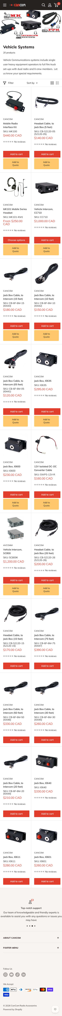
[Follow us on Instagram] (5, 974)
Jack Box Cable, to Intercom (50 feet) (13, 711)
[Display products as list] (57, 83)
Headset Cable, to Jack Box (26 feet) (44, 551)
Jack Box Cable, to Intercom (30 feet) (44, 711)
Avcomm (8, 545)
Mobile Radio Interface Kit (10, 125)
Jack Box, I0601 (42, 856)
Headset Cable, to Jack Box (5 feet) (44, 125)
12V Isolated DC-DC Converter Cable (45, 468)
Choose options (16, 240)
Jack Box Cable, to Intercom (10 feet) (44, 297)
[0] (56, 5)
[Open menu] (4, 5)
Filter (11, 82)
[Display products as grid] (52, 83)
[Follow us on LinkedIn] (23, 974)
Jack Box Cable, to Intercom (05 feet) (13, 382)
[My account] (49, 5)
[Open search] (43, 5)
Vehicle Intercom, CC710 (43, 211)
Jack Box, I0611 (11, 856)
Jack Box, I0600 (11, 466)
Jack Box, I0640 (42, 783)
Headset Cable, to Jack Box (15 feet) (13, 637)
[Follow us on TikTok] (17, 974)
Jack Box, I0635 (42, 380)
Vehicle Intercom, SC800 (12, 551)
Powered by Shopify (12, 1009)
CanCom (8, 119)
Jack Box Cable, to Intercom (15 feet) (13, 297)
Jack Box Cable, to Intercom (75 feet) (44, 637)
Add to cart (16, 154)
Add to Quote (15, 164)
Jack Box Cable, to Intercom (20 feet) (13, 785)
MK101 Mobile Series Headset (15, 211)
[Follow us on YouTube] (11, 974)
